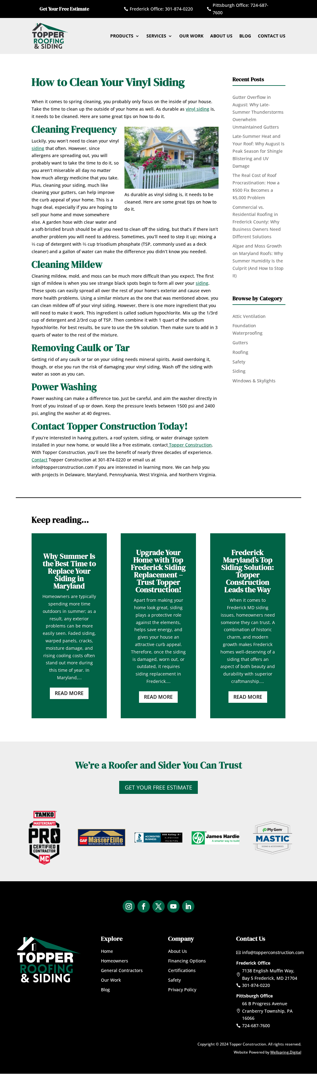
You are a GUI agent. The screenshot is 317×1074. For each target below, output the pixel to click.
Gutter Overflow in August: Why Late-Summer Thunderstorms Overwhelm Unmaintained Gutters (258, 112)
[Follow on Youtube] (173, 906)
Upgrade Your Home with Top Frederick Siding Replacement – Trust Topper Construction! (158, 571)
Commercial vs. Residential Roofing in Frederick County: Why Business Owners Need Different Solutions (256, 222)
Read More (69, 693)
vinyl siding (197, 109)
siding (38, 148)
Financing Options (187, 961)
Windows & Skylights (254, 381)
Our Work (191, 36)
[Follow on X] (158, 906)
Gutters (240, 343)
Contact (39, 460)
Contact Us (271, 36)
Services (156, 36)
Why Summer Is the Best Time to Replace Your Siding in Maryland (69, 571)
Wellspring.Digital (285, 1052)
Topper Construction (190, 445)
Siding (238, 371)
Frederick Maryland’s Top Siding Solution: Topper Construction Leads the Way (247, 571)
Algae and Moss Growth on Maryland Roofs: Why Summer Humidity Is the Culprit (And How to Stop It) (258, 260)
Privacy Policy (182, 990)
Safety (238, 362)
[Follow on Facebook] (143, 906)
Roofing (240, 352)
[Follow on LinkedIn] (188, 906)
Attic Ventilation (249, 316)
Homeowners (114, 961)
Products (121, 36)
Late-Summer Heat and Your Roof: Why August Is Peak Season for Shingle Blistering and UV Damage (258, 151)
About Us (221, 36)
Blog (245, 36)
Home (107, 951)
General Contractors (122, 970)
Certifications (182, 970)
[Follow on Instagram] (129, 906)
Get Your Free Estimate (158, 787)
